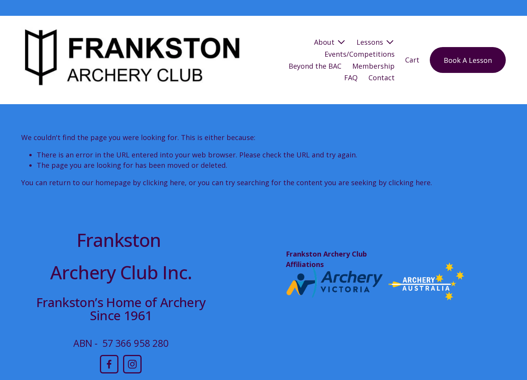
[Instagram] (132, 364)
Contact (381, 77)
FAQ (351, 77)
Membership (373, 66)
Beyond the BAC (315, 66)
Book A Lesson (468, 60)
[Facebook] (109, 364)
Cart (412, 59)
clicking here (164, 182)
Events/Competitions (359, 54)
